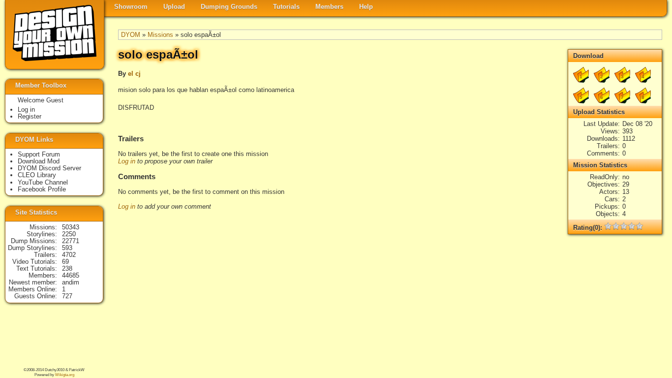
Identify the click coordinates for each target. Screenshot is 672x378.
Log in (126, 161)
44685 (70, 275)
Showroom (131, 6)
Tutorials (286, 6)
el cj (134, 73)
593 (67, 248)
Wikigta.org (64, 375)
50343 (70, 227)
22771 (70, 241)
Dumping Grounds (229, 6)
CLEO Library (37, 175)
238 (67, 268)
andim (70, 282)
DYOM (130, 34)
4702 (69, 254)
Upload (174, 6)
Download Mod (39, 161)
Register (29, 116)
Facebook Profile (42, 189)
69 (65, 261)
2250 (69, 234)
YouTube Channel (43, 182)
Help (366, 6)
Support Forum (39, 154)
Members (329, 6)
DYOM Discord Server (49, 168)
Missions (160, 34)
